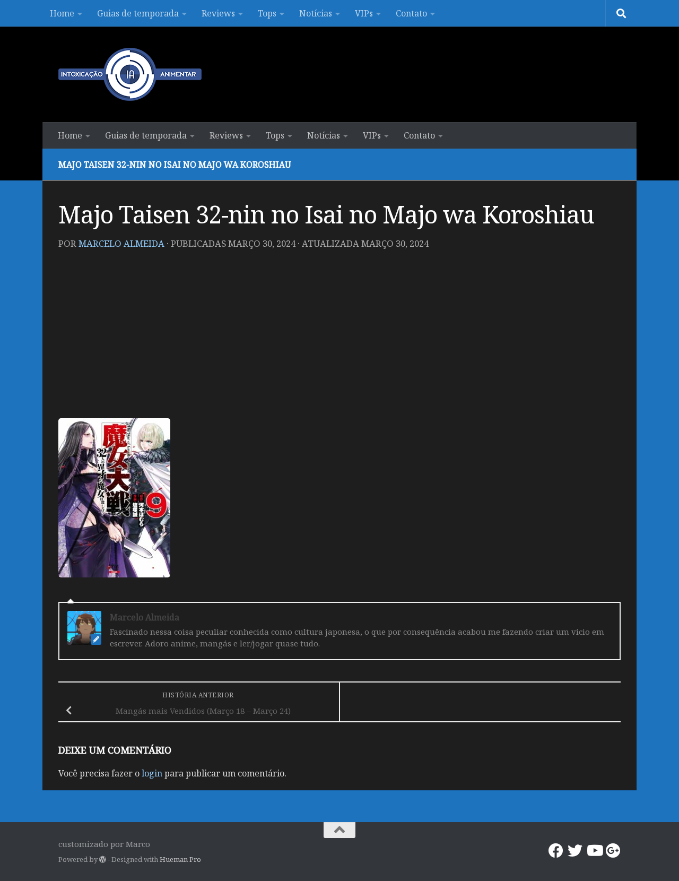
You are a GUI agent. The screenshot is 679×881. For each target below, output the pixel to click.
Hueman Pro (180, 859)
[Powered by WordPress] (102, 859)
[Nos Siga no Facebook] (556, 850)
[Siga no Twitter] (575, 850)
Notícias (315, 13)
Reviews (218, 13)
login (152, 773)
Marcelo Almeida (121, 243)
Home (62, 13)
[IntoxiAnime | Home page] (130, 74)
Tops (267, 13)
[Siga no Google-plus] (613, 850)
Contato (411, 13)
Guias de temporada (138, 13)
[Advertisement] (339, 338)
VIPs (364, 13)
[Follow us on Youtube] (594, 850)
